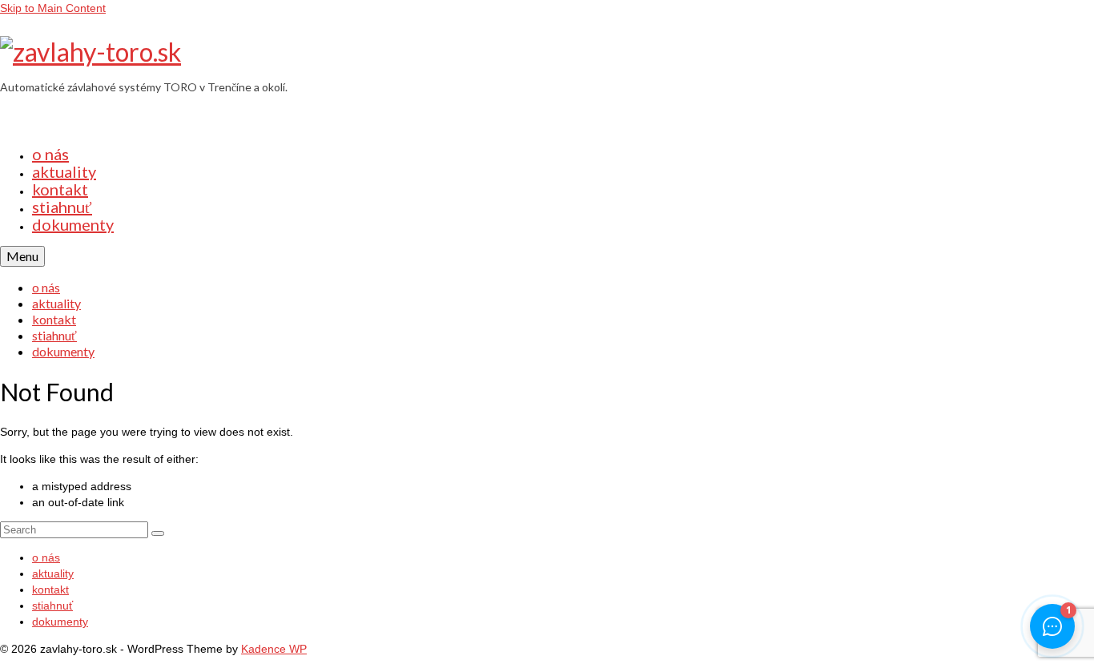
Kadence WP (274, 648)
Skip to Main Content (53, 8)
